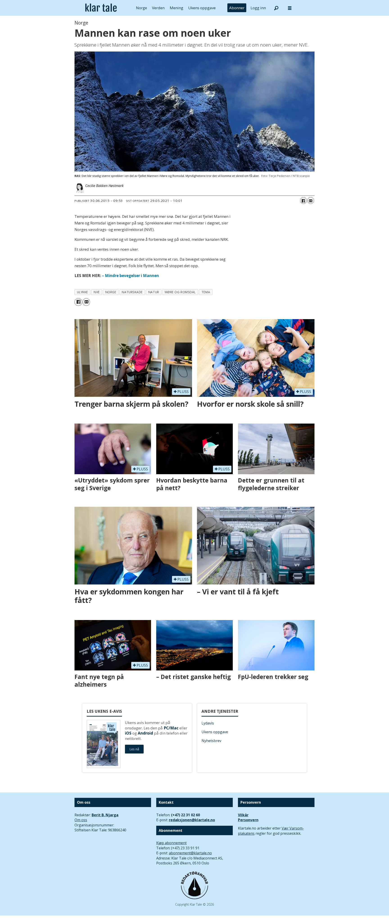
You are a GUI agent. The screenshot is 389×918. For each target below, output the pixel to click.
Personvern (248, 819)
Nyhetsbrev (211, 740)
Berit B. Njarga (105, 814)
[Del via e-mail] (310, 200)
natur (153, 292)
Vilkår (243, 814)
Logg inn (258, 7)
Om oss (81, 819)
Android (145, 733)
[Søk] (276, 8)
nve (97, 292)
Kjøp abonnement (171, 842)
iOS (128, 733)
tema (205, 292)
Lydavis (207, 723)
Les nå (134, 749)
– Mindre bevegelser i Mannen (130, 275)
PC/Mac (171, 728)
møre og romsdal (180, 292)
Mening (176, 7)
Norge (141, 7)
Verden (158, 7)
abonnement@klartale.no (190, 852)
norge (110, 292)
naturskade (132, 292)
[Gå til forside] (101, 8)
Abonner (236, 7)
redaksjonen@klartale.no (192, 819)
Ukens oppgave (202, 7)
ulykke (82, 292)
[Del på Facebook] (303, 200)
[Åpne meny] (290, 8)
